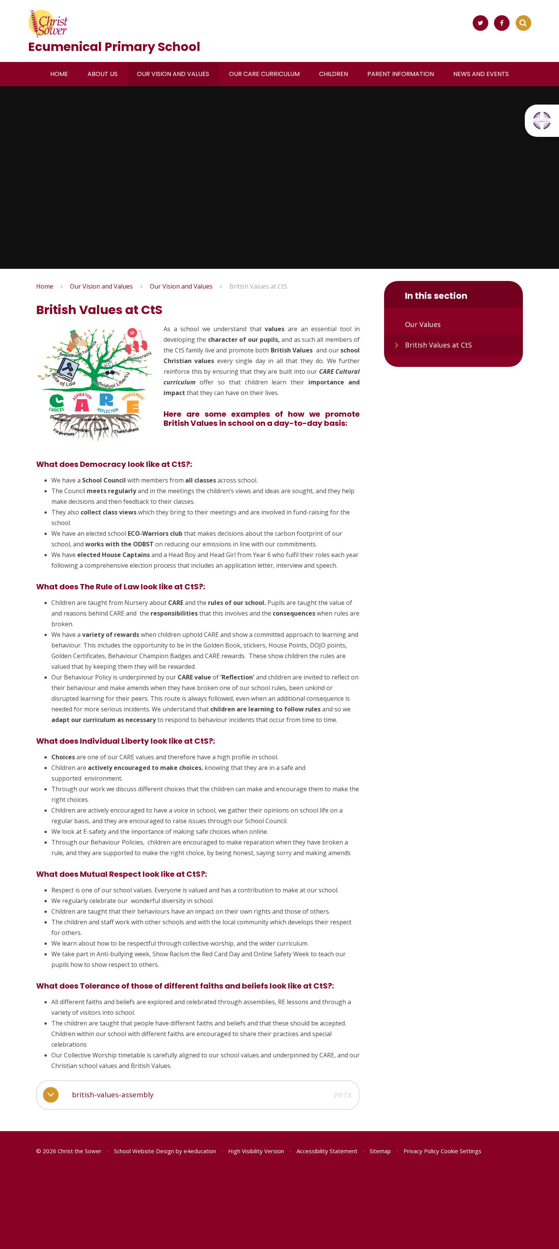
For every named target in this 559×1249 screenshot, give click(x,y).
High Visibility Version (256, 1151)
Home (44, 286)
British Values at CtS (258, 286)
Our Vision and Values (101, 286)
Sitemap (380, 1151)
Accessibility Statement (327, 1151)
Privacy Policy (421, 1151)
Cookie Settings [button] (461, 1151)
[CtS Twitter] (480, 23)
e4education (200, 1151)
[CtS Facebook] (502, 23)
